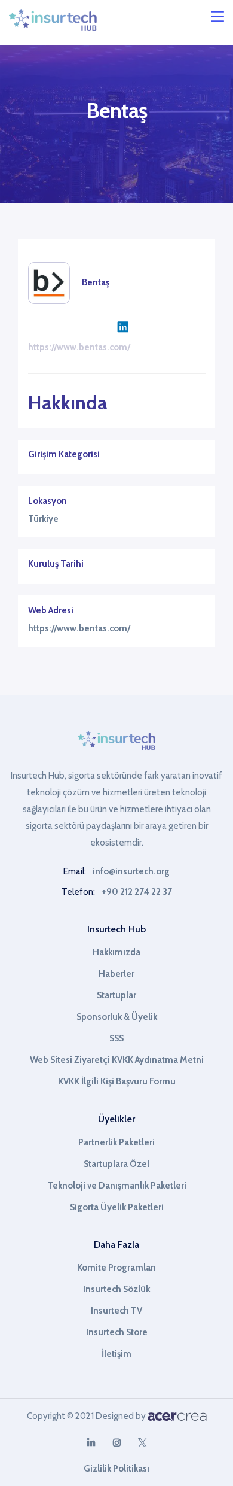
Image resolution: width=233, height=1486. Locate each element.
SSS (116, 1038)
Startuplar (116, 995)
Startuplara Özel (116, 1164)
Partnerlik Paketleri (116, 1142)
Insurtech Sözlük (116, 1289)
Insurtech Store (117, 1332)
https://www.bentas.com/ (79, 347)
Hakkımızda (116, 952)
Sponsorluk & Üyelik (116, 1016)
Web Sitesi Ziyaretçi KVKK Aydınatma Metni (117, 1060)
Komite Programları (116, 1267)
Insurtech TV (116, 1310)
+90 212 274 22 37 (137, 891)
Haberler (116, 973)
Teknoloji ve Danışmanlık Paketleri (116, 1185)
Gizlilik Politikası (116, 1468)
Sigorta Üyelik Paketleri (117, 1207)
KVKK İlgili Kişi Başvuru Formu (117, 1081)
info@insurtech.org (131, 871)
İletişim (116, 1353)
